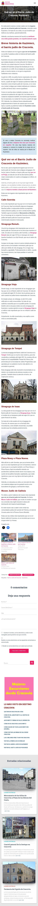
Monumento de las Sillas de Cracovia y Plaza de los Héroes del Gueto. (18, 797)
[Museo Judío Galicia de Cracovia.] (8, 558)
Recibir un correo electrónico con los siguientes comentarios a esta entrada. (18, 641)
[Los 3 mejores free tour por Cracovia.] (25, 537)
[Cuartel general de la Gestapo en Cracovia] (19, 827)
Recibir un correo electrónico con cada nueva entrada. (18, 646)
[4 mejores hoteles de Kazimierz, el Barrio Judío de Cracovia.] (8, 537)
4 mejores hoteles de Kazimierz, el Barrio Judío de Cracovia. (8, 544)
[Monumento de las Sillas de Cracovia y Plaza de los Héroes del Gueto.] (19, 778)
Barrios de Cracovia (15, 574)
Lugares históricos (28, 574)
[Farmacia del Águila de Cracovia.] (19, 872)
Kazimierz (24, 577)
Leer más (7, 811)
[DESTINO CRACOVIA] (8, 3)
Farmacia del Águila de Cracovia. (17, 889)
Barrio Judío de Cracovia (14, 577)
